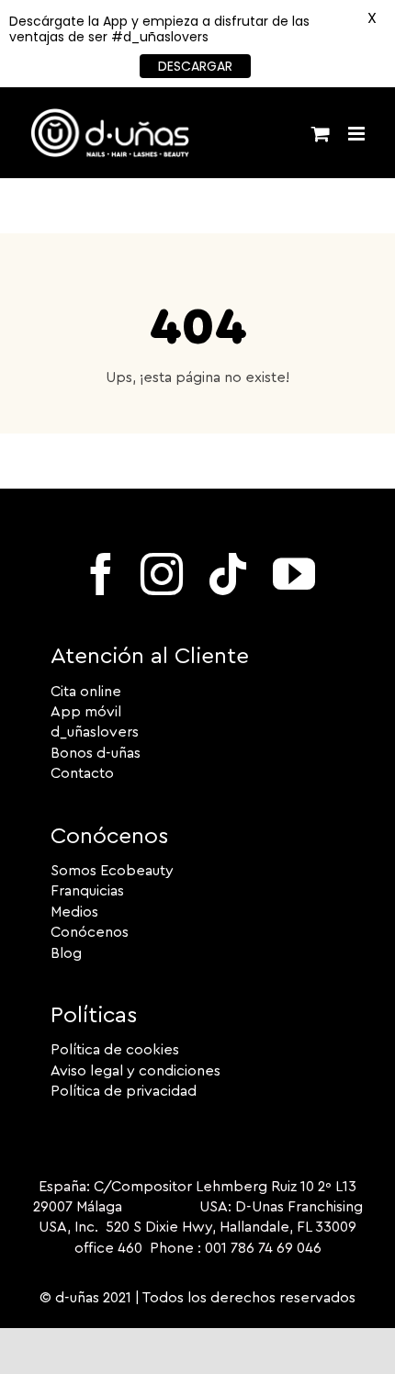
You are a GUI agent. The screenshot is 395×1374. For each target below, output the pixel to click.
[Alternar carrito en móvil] (320, 133)
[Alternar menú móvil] (357, 133)
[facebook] (101, 574)
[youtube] (294, 574)
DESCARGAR (195, 66)
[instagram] (162, 574)
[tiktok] (227, 574)
